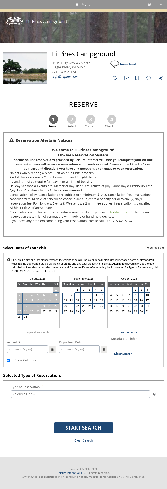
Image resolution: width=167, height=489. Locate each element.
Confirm (90, 122)
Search (53, 122)
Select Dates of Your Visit (83, 248)
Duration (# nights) (124, 339)
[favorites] (114, 78)
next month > (129, 332)
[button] (160, 4)
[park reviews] (148, 78)
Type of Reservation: (26, 387)
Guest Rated (128, 64)
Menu (86, 4)
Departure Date (70, 342)
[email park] (126, 78)
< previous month (38, 332)
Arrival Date (15, 342)
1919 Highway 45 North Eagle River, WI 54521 (71, 65)
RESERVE (83, 105)
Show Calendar (25, 360)
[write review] (159, 78)
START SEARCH (83, 427)
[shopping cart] (149, 4)
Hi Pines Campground (83, 53)
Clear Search (123, 354)
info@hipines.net (65, 76)
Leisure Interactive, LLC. (71, 473)
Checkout (112, 122)
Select (71, 122)
